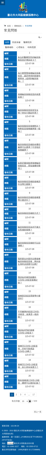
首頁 (9, 26)
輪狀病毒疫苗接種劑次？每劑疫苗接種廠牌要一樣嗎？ (29, 128)
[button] (30, 401)
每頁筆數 (16, 401)
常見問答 (28, 26)
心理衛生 (20, 47)
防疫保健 (16, 42)
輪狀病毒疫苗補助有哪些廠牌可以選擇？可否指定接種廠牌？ (29, 147)
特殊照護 (32, 47)
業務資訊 (17, 26)
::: (1, 19)
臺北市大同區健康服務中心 (23, 9)
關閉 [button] (2, 2)
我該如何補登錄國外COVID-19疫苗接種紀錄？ (28, 280)
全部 (7, 42)
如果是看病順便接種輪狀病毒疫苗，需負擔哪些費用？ (29, 166)
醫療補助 (9, 47)
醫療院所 (28, 42)
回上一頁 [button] (37, 412)
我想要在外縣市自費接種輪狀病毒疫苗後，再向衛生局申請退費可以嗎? (29, 261)
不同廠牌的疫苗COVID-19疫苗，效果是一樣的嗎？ (28, 314)
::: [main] (4, 25)
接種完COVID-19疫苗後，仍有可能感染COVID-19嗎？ (28, 348)
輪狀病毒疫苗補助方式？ (29, 213)
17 (33, 395)
